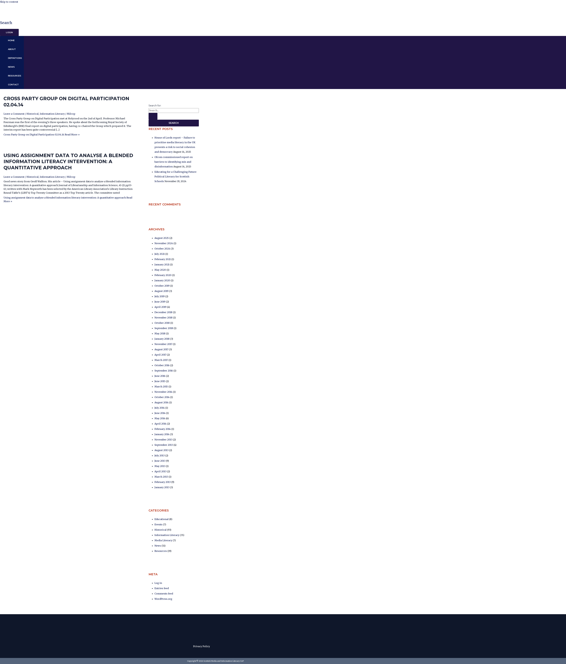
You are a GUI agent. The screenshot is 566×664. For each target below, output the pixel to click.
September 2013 (163, 444)
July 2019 (159, 296)
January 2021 (161, 264)
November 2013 (163, 439)
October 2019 (162, 285)
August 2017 (161, 349)
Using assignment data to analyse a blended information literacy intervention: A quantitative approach (68, 161)
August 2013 (161, 450)
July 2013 (159, 455)
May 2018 (159, 333)
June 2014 (159, 413)
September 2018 (163, 328)
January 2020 (162, 280)
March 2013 (161, 476)
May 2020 (160, 269)
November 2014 (163, 391)
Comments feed (163, 593)
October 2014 (162, 397)
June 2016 (159, 375)
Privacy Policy (201, 646)
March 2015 (161, 386)
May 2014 (159, 418)
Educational (161, 519)
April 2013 (160, 471)
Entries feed (161, 588)
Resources (14, 75)
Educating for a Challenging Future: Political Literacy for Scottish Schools (175, 176)
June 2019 (159, 301)
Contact (13, 84)
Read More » (42, 134)
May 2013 (159, 466)
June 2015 (159, 381)
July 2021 (159, 253)
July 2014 (159, 407)
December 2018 (163, 312)
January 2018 (162, 338)
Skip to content (9, 1)
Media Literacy (163, 540)
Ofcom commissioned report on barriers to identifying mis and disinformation (173, 162)
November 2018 (163, 317)
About (12, 49)
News (11, 67)
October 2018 (162, 322)
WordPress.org (163, 598)
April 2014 (160, 423)
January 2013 (161, 487)
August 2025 (161, 238)
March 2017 (161, 360)
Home (11, 40)
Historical (33, 113)
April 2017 (160, 354)
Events (158, 524)
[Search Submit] (153, 116)
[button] (6, 22)
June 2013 (159, 460)
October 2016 (162, 365)
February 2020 (162, 275)
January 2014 (161, 434)
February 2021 (162, 259)
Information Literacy (52, 113)
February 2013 (162, 482)
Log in (158, 582)
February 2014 (162, 428)
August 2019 (161, 291)
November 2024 (163, 243)
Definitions (15, 58)
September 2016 (163, 370)
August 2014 (161, 402)
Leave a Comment (14, 113)
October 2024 (162, 248)
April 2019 (160, 306)
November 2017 (163, 344)
